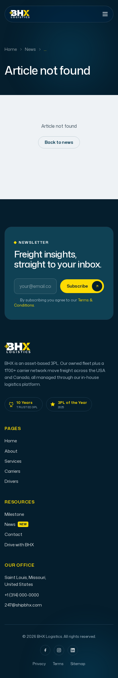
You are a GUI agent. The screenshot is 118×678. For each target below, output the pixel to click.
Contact (13, 534)
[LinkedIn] (73, 650)
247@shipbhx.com (23, 605)
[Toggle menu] (105, 14)
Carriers (12, 471)
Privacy (39, 663)
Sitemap (77, 663)
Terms (58, 663)
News (30, 49)
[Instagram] (59, 650)
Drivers (11, 481)
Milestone (14, 514)
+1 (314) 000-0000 (22, 595)
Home (11, 49)
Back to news (59, 142)
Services (13, 461)
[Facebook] (45, 650)
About (11, 451)
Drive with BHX (19, 545)
